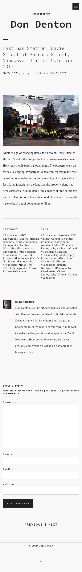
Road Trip (26, 264)
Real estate (10, 264)
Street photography (15, 268)
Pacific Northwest (53, 266)
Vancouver (21, 271)
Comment (10, 402)
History (8, 258)
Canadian (48, 251)
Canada (73, 248)
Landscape (22, 258)
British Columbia (53, 238)
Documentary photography (59, 254)
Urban (8, 271)
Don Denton (41, 23)
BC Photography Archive (15, 237)
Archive (65, 235)
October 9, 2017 (16, 73)
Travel (33, 268)
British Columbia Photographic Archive (20, 243)
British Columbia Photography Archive (57, 247)
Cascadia (9, 248)
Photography (25, 261)
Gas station (11, 254)
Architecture (11, 235)
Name (7, 454)
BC (74, 235)
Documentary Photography (18, 250)
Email (8, 469)
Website (8, 484)
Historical (26, 254)
